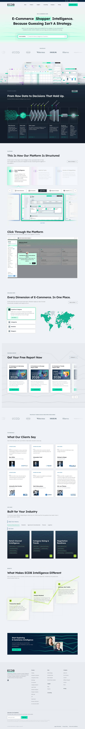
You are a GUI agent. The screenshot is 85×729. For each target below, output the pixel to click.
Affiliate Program (66, 680)
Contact (64, 682)
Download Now (15, 389)
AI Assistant (33, 682)
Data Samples (50, 677)
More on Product (71, 161)
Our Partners (66, 675)
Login (67, 0)
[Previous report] (73, 397)
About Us (65, 672)
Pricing (59, 4)
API (32, 696)
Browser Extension (35, 701)
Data (25, 4)
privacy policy (16, 721)
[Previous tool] (9, 190)
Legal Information (57, 726)
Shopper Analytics (34, 691)
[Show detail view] (27, 556)
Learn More (10, 137)
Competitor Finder (34, 677)
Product (31, 4)
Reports (48, 688)
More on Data (72, 302)
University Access (74, 0)
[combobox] (42, 36)
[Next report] (76, 397)
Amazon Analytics (34, 689)
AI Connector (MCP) (35, 703)
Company (52, 4)
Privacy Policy (65, 726)
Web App (33, 694)
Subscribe (24, 717)
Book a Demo (73, 4)
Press (64, 684)
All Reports (73, 357)
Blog (48, 686)
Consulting (46, 4)
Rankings (33, 680)
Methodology (49, 672)
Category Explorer (34, 684)
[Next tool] (75, 190)
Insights (38, 4)
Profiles (32, 673)
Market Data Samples (51, 680)
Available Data (50, 675)
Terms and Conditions (73, 726)
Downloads (33, 699)
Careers (64, 677)
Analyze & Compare (35, 675)
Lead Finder (33, 687)
